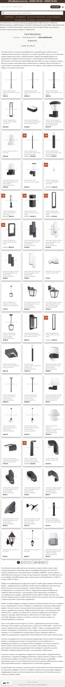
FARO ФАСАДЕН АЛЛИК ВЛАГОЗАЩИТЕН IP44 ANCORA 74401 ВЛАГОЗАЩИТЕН (54, 490)
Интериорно (9, 17)
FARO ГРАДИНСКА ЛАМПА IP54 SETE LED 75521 (31, 212)
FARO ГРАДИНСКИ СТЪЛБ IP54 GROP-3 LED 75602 (11, 92)
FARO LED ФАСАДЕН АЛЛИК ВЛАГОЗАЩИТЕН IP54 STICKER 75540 (32, 121)
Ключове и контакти (43, 20)
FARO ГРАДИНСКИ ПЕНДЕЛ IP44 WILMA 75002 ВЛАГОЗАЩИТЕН (11, 303)
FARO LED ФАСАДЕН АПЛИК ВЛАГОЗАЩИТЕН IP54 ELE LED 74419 (11, 460)
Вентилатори (40, 17)
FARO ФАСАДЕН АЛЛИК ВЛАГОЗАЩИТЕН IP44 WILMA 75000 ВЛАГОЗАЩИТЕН (32, 304)
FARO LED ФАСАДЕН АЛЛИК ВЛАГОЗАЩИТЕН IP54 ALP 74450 (11, 365)
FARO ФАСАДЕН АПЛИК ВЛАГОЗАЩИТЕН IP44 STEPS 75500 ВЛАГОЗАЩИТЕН (32, 274)
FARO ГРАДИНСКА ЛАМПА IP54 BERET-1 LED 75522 (10, 212)
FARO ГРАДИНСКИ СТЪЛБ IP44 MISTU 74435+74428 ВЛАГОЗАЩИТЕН (30, 397)
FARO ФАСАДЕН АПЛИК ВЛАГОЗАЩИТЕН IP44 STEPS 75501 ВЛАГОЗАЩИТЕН (11, 274)
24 (43, 562)
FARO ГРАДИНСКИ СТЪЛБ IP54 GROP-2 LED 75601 (32, 92)
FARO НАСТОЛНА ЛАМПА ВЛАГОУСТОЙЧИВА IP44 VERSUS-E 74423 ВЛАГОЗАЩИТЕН (54, 429)
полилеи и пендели (11, 670)
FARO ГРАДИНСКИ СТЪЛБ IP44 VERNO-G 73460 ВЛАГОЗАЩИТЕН (53, 520)
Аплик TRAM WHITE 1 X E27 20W (10, 152)
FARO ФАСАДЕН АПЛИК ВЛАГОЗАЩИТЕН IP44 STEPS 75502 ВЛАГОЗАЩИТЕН (54, 243)
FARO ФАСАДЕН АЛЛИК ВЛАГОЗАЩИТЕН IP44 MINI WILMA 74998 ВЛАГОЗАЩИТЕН (54, 304)
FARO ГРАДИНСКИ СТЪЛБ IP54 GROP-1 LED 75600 (54, 92)
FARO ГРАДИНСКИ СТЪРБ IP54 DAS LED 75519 (10, 242)
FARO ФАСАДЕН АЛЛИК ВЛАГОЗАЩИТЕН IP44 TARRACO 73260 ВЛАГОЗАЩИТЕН (54, 552)
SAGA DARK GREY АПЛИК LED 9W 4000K (31, 181)
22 (36, 562)
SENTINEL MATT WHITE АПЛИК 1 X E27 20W (53, 272)
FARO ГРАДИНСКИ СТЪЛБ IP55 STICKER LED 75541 (10, 121)
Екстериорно (20, 17)
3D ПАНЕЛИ (31, 17)
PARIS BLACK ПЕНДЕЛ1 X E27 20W (32, 550)
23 (39, 562)
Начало (16, 37)
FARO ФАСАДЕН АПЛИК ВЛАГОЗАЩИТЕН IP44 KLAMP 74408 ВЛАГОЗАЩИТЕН (11, 490)
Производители (29, 37)
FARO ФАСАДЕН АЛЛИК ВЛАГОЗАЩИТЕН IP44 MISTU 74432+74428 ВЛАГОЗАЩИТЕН (54, 397)
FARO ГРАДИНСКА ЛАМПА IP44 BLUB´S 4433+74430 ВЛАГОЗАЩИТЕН (10, 428)
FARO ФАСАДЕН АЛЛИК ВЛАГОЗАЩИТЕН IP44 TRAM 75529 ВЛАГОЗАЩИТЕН (11, 183)
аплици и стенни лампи (10, 674)
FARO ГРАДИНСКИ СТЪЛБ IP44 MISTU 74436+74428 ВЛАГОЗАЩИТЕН (9, 397)
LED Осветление (20, 20)
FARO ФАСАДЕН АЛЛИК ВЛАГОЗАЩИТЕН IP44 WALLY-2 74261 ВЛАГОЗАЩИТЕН (32, 521)
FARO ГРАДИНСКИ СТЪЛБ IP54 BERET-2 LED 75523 (52, 182)
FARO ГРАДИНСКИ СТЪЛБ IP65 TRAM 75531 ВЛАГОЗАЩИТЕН (53, 152)
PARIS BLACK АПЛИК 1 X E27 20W (11, 550)
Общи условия (32, 682)
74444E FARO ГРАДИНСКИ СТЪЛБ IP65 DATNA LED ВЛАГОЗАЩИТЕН (32, 366)
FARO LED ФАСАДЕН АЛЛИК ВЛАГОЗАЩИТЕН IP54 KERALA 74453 (32, 334)
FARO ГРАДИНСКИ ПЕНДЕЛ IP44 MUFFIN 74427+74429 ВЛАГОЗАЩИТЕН (31, 428)
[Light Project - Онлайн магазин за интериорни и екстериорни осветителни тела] (12, 7)
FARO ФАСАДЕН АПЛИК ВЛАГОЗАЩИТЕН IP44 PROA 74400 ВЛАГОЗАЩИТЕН (11, 521)
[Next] (46, 562)
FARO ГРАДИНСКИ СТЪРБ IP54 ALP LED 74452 (52, 334)
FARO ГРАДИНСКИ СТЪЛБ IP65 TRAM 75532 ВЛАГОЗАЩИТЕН (32, 152)
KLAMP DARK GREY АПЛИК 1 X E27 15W (52, 459)
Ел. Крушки (31, 20)
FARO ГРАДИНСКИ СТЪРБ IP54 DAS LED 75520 (52, 212)
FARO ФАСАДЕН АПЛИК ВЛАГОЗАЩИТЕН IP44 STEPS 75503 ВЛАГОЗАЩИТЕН (32, 243)
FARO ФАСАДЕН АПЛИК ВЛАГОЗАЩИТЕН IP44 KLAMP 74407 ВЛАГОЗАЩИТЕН (32, 490)
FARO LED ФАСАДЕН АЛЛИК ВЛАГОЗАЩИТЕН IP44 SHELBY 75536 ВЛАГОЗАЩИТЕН (54, 122)
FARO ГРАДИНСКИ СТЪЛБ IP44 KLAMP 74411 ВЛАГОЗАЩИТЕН (31, 460)
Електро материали (53, 17)
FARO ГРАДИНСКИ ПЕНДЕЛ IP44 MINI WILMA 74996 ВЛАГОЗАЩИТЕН (9, 335)
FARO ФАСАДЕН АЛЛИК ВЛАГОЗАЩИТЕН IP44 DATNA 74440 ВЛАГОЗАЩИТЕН (54, 366)
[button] (63, 7)
